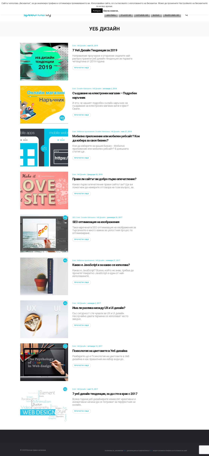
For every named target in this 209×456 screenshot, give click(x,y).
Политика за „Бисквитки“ (114, 450)
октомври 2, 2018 (110, 89)
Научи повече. (110, 10)
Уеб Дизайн (81, 46)
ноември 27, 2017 (113, 260)
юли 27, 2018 (126, 132)
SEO (74, 217)
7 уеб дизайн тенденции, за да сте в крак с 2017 (104, 394)
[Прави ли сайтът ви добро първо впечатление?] (44, 190)
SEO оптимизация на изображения (95, 222)
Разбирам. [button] (97, 11)
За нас (111, 14)
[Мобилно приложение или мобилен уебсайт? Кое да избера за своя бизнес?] (44, 147)
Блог (156, 14)
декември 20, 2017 (114, 217)
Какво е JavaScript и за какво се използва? (101, 265)
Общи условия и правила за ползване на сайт (170, 450)
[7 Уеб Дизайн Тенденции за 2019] (44, 61)
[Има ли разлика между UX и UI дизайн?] (44, 319)
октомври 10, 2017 (94, 346)
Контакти (172, 14)
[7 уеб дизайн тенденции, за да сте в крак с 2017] (44, 404)
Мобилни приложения (85, 132)
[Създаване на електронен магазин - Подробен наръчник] (44, 104)
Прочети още (81, 68)
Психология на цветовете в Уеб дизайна (99, 351)
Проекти (142, 14)
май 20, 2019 (92, 46)
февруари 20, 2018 (95, 175)
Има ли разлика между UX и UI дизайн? (98, 308)
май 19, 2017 (92, 389)
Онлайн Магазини (84, 89)
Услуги (126, 14)
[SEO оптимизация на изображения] (44, 233)
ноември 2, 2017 (94, 303)
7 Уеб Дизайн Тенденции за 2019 (94, 50)
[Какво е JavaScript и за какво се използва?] (44, 276)
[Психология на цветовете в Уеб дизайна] (44, 361)
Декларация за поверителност (138, 450)
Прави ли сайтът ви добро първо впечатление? (104, 179)
